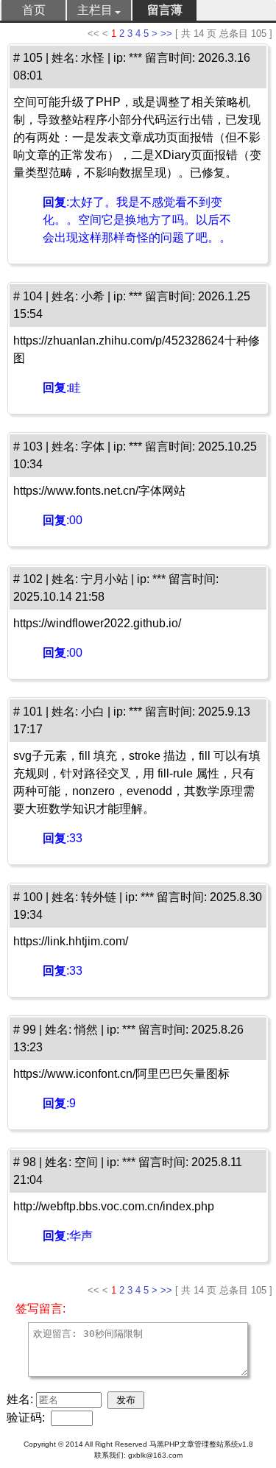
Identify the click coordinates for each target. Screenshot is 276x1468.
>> (166, 33)
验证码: (27, 1417)
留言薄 (165, 10)
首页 (34, 10)
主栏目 (95, 10)
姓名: (21, 1399)
